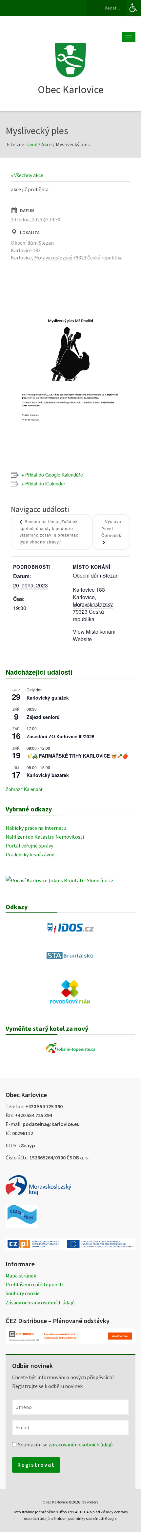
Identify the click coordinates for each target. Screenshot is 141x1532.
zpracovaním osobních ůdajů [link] (81, 1444)
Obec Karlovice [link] (71, 89)
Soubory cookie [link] (23, 1293)
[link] (133, 7)
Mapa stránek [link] (21, 1275)
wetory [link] (92, 1502)
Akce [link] (46, 144)
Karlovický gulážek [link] (48, 697)
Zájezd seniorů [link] (43, 717)
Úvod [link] (31, 144)
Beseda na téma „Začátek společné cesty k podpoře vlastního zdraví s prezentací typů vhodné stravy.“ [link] (50, 531)
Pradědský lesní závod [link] (30, 854)
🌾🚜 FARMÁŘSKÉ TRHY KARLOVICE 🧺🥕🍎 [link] (77, 755)
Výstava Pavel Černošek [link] (111, 528)
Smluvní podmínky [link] (69, 1518)
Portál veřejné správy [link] (29, 845)
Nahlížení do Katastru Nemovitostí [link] (45, 836)
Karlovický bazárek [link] (48, 775)
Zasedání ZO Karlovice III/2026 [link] (60, 736)
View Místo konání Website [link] (94, 635)
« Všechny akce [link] (27, 175)
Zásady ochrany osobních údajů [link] (40, 1302)
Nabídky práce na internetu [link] (36, 828)
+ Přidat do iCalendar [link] (43, 483)
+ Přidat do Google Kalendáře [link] (52, 474)
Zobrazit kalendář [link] (24, 789)
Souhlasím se (65, 1444)
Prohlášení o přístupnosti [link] (34, 1284)
